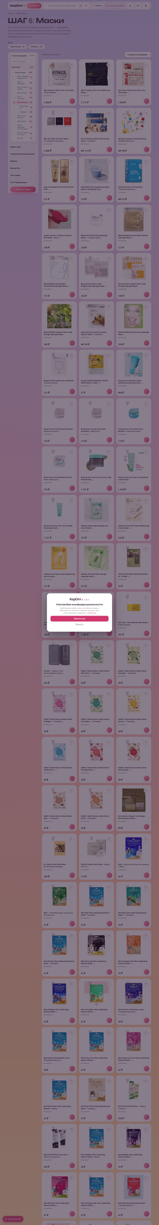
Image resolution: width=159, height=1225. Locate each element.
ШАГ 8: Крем (21, 121)
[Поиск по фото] (81, 6)
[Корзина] (146, 6)
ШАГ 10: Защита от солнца (22, 133)
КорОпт (16, 5)
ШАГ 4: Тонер (22, 93)
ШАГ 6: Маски (22, 102)
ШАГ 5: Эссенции (20, 98)
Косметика (16, 67)
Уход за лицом (20, 72)
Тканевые (36, 47)
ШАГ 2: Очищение (21, 83)
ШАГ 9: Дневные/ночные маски (22, 127)
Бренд (13, 161)
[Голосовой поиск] (86, 6)
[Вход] (130, 6)
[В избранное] (71, 65)
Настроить (79, 624)
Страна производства (22, 154)
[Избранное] (138, 6)
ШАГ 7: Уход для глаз (21, 117)
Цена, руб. (15, 147)
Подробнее (91, 613)
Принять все (79, 619)
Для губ (20, 138)
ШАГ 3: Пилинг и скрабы (23, 88)
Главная (11, 13)
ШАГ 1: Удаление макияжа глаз (23, 77)
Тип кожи (15, 175)
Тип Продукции (18, 182)
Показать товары (23, 189)
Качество (15, 168)
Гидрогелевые (17, 47)
